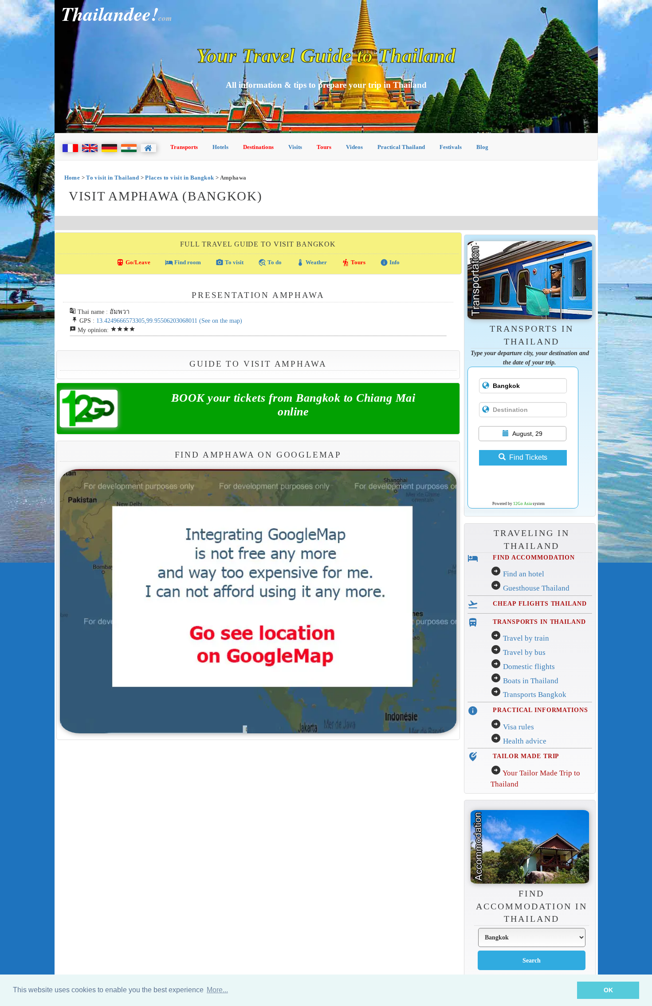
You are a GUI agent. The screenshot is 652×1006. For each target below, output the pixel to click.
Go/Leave (133, 262)
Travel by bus (524, 652)
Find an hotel (523, 574)
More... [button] (217, 990)
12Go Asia (522, 503)
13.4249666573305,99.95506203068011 (146, 320)
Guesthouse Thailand (536, 588)
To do (270, 262)
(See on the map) (220, 320)
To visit (230, 262)
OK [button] (608, 990)
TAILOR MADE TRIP (526, 755)
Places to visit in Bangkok (179, 177)
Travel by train (526, 638)
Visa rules (518, 727)
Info (390, 262)
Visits (295, 147)
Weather (311, 262)
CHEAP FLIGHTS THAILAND (539, 603)
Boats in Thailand (530, 681)
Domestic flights (529, 666)
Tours (324, 147)
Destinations (258, 147)
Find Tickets (528, 457)
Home (72, 177)
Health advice (524, 741)
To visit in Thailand (112, 177)
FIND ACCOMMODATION (534, 557)
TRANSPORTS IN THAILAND (539, 621)
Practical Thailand (401, 147)
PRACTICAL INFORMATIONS (540, 709)
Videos (354, 147)
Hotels (220, 147)
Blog (482, 147)
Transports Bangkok (534, 694)
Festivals (451, 147)
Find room (183, 262)
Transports (184, 147)
